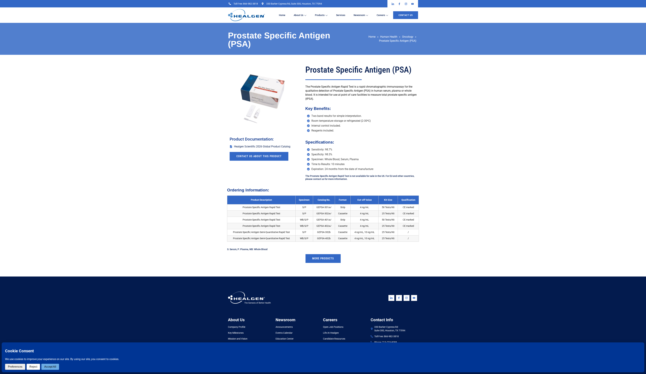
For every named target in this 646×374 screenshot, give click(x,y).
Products (320, 15)
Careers (381, 15)
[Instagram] (406, 298)
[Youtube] (414, 298)
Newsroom (359, 15)
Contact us (406, 15)
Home (282, 15)
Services (340, 15)
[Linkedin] (391, 298)
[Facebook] (399, 298)
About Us (298, 15)
